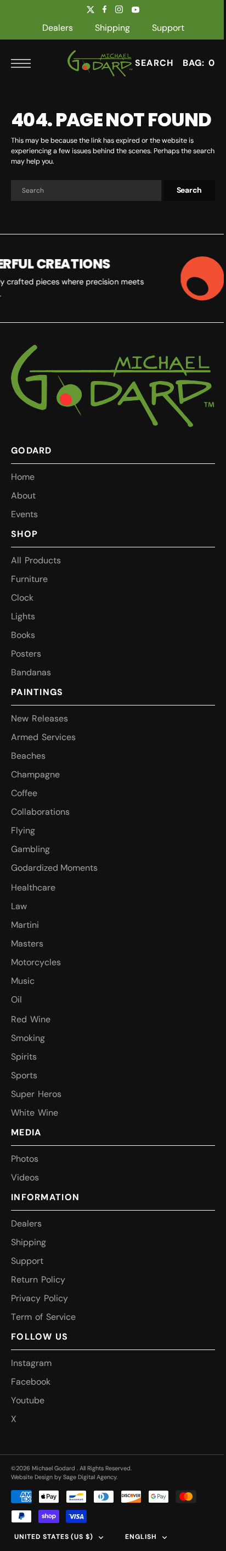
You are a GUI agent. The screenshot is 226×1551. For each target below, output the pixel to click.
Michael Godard (54, 1487)
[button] (23, 63)
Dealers (57, 27)
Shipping (112, 27)
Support (168, 27)
